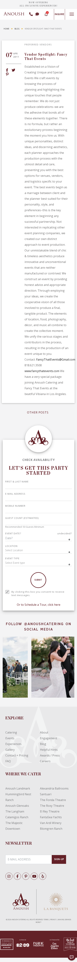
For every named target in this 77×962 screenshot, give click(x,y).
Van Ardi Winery (50, 823)
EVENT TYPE (12, 558)
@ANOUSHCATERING (44, 624)
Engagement (48, 738)
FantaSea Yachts (51, 817)
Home (6, 28)
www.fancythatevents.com (42, 371)
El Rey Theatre (49, 811)
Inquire (59, 14)
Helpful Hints (49, 750)
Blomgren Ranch (51, 829)
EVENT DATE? (38, 533)
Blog (17, 28)
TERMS (46, 919)
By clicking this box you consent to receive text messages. (37, 593)
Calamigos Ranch (16, 817)
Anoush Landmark (17, 788)
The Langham (14, 811)
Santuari (45, 794)
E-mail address (15, 493)
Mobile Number (15, 505)
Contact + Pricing (16, 755)
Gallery (10, 750)
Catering (11, 732)
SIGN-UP (59, 859)
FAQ (8, 761)
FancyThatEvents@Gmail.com (55, 359)
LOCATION (11, 546)
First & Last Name (17, 481)
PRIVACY (53, 919)
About (44, 732)
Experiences (13, 744)
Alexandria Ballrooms (54, 788)
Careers (45, 761)
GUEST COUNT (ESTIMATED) (22, 518)
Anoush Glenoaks (17, 806)
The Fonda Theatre (53, 800)
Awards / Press (50, 755)
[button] (38, 551)
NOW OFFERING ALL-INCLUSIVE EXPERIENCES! (38, 4)
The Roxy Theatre (52, 806)
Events (9, 738)
